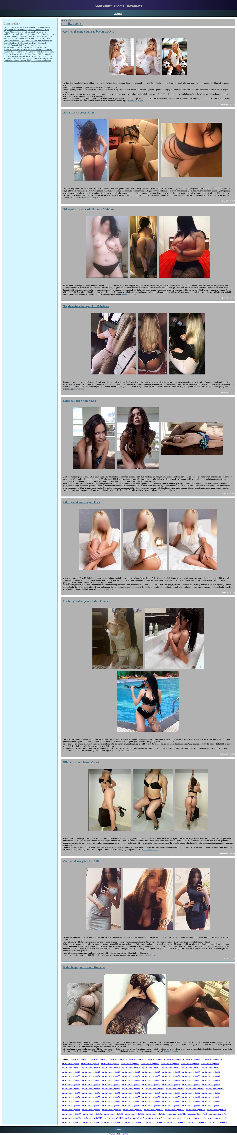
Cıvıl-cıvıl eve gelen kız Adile (81, 861)
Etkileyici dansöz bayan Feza (81, 502)
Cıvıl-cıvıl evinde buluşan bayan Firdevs (88, 31)
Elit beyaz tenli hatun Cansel (81, 762)
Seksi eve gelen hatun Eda (79, 400)
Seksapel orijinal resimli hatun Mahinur (88, 209)
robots (118, 1134)
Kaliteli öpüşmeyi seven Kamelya (84, 967)
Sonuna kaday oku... (136, 101)
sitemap (125, 1134)
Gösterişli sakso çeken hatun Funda (85, 601)
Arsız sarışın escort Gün (78, 112)
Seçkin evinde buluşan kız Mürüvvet (86, 306)
